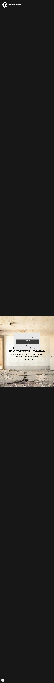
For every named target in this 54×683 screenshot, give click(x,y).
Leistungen (33, 5)
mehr (27, 345)
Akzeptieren (27, 340)
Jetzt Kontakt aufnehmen (27, 359)
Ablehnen (27, 343)
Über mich (39, 5)
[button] (2, 351)
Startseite (27, 5)
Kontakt (44, 5)
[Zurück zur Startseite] (11, 5)
